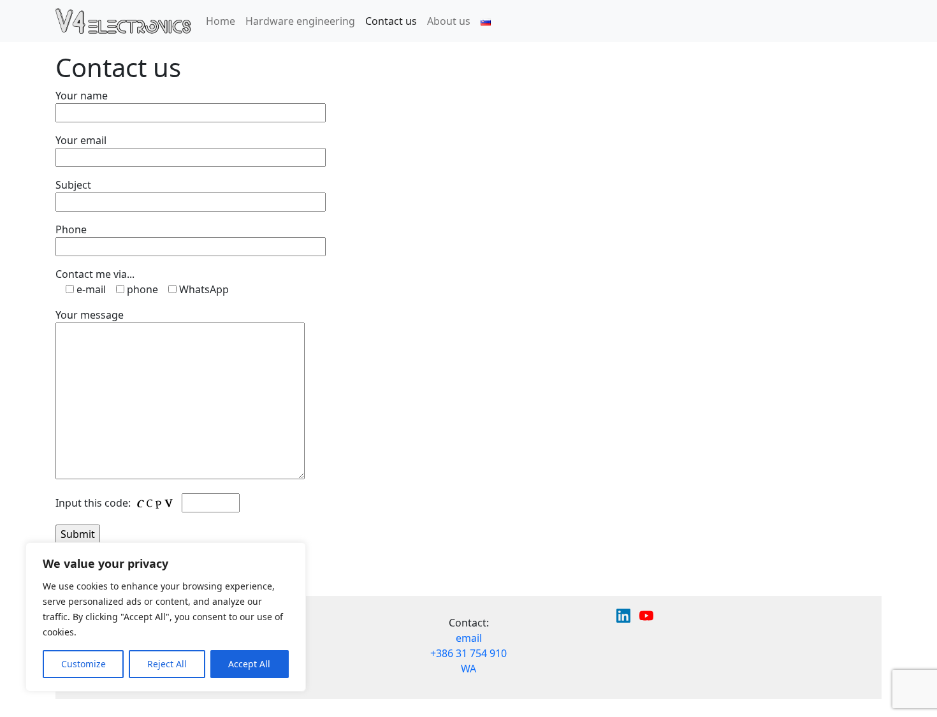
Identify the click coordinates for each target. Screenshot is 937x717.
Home (220, 21)
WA (468, 669)
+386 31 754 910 (468, 653)
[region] (165, 617)
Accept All (249, 664)
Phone (71, 229)
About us (448, 21)
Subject (73, 185)
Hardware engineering (300, 21)
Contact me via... (94, 274)
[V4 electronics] (123, 21)
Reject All (167, 664)
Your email (80, 140)
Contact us (391, 21)
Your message (89, 315)
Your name (81, 96)
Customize (83, 664)
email (469, 638)
